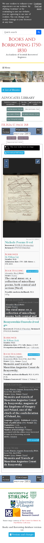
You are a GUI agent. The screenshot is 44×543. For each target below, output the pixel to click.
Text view (11, 138)
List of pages (22, 130)
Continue (38, 4)
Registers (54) (32, 109)
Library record (32, 271)
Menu (7, 68)
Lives (12, 361)
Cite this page (24, 103)
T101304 (13, 437)
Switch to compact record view (10, 103)
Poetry (14, 276)
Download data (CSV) (36, 103)
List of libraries (12, 90)
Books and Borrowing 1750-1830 (22, 45)
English (17, 420)
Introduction (15, 109)
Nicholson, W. (20, 427)
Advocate (35, 347)
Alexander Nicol (12, 273)
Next (39, 130)
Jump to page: (19, 134)
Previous (6, 132)
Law (28, 347)
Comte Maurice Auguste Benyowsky (19, 389)
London (34, 420)
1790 (24, 423)
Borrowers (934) (30, 114)
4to (35, 423)
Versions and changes (23, 534)
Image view (23, 138)
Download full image (15, 153)
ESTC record (32, 440)
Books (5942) (13, 114)
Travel (24, 361)
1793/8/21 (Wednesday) (24, 245)
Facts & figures (15, 119)
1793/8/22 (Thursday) (22, 329)
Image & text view (14, 142)
